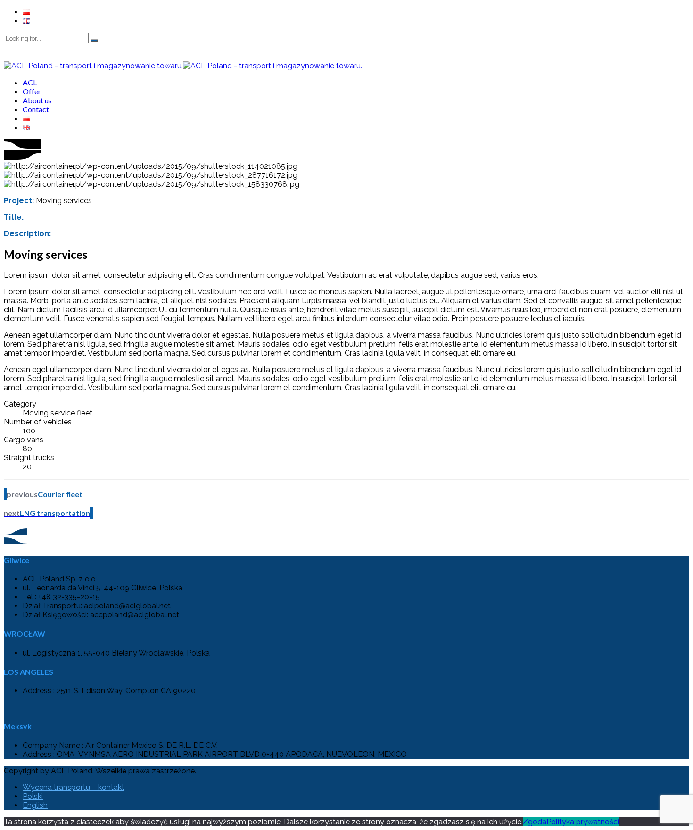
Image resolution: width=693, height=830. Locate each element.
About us (37, 100)
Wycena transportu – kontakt (73, 787)
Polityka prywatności (582, 821)
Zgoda (534, 821)
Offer (32, 91)
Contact (36, 109)
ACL (30, 82)
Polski (33, 796)
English (35, 805)
